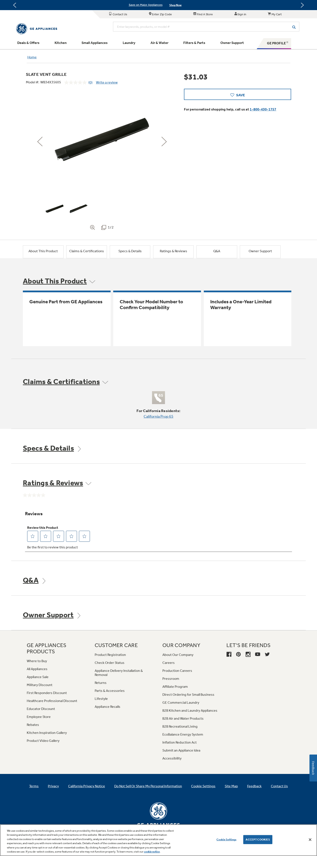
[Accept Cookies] (310, 839)
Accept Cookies (258, 839)
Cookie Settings (226, 839)
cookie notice (152, 851)
